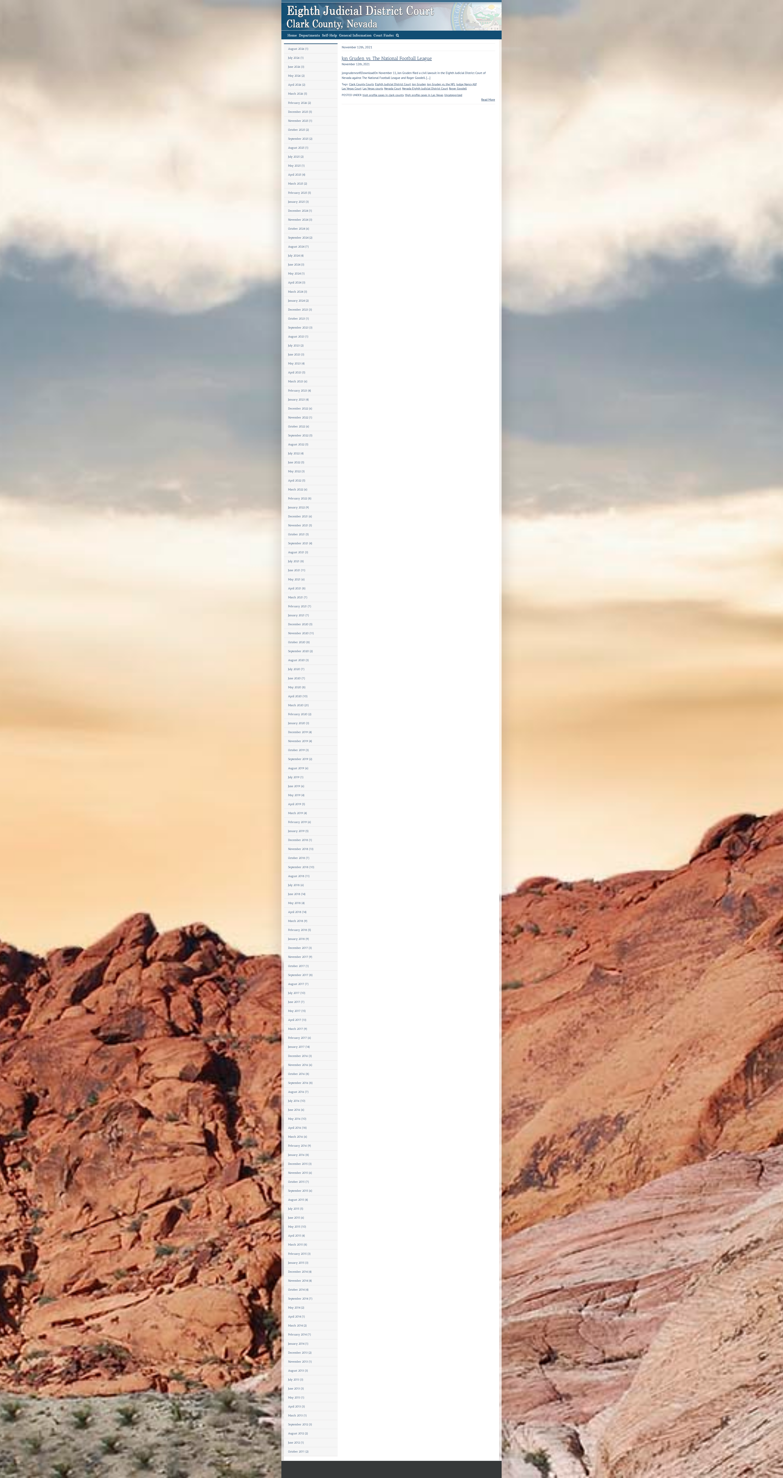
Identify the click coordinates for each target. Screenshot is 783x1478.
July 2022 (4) (296, 453)
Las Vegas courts (373, 88)
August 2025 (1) (298, 147)
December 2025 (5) (300, 112)
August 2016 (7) (298, 1092)
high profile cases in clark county (383, 95)
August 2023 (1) (298, 336)
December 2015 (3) (300, 1164)
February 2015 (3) (299, 1254)
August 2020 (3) (298, 660)
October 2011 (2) (298, 1451)
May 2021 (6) (296, 579)
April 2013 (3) (296, 1406)
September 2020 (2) (300, 651)
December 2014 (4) (300, 1271)
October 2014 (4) (298, 1289)
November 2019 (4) (300, 741)
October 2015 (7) (298, 1182)
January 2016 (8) (298, 1155)
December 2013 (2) (300, 1352)
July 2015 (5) (295, 1208)
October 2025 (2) (298, 130)
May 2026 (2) (296, 75)
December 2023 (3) (300, 309)
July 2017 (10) (296, 993)
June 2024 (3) (296, 264)
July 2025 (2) (296, 156)
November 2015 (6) (300, 1173)
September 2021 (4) (300, 543)
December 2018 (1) (300, 840)
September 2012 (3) (300, 1424)
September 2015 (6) (300, 1191)
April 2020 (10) (298, 696)
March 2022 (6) (297, 489)
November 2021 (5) (300, 525)
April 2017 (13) (297, 1020)
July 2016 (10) (296, 1101)
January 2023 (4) (298, 399)
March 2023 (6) (297, 381)
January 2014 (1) (298, 1343)
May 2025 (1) (296, 165)
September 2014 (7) (300, 1298)
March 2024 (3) (297, 291)
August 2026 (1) (298, 49)
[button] (397, 35)
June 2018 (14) (297, 894)
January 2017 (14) (299, 1047)
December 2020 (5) (300, 624)
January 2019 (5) (298, 831)
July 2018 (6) (296, 885)
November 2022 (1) (300, 417)
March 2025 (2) (297, 183)
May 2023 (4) (296, 363)
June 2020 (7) (296, 678)
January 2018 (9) (298, 939)
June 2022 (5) (296, 462)
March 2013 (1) (297, 1415)
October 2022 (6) (298, 426)
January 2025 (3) (298, 202)
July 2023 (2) (296, 345)
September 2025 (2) (300, 138)
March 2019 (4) (297, 813)
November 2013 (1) (300, 1361)
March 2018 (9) (297, 921)
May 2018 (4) (296, 903)
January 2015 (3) (298, 1262)
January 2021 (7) (298, 615)
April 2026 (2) (296, 84)
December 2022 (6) (300, 408)
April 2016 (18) (297, 1128)
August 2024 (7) (298, 246)
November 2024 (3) (300, 219)
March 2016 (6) (297, 1136)
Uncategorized (453, 95)
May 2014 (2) (296, 1307)
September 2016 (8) (300, 1083)
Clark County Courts (361, 84)
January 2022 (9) (298, 507)
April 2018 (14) (297, 912)
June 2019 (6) (296, 786)
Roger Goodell (458, 88)
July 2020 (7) (296, 669)
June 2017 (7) (296, 1002)
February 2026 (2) (299, 103)
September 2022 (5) (300, 435)
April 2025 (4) (296, 174)
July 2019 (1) (296, 777)
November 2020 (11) (301, 633)
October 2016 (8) (298, 1074)
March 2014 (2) (297, 1325)
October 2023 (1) (298, 318)
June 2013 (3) (296, 1388)
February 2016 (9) (299, 1145)
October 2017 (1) (298, 966)
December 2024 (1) (300, 210)
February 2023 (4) (299, 390)
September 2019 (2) (300, 759)
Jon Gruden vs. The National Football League (387, 58)
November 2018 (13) (301, 849)
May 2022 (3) (296, 471)
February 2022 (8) (300, 498)
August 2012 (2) (298, 1433)
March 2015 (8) (297, 1244)
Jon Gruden (419, 84)
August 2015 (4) (298, 1199)
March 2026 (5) (297, 93)
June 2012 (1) (296, 1442)
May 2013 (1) (296, 1397)
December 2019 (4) (300, 732)
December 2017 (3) (300, 948)
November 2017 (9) (300, 957)
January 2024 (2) (298, 300)
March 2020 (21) (298, 705)
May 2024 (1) (296, 273)
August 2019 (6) (298, 768)
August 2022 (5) (298, 444)
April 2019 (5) (296, 804)
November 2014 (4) (300, 1280)
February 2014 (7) (299, 1334)
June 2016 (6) (296, 1110)
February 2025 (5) (299, 193)
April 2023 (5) (296, 372)
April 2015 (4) (296, 1235)
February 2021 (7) (299, 606)
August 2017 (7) (298, 984)
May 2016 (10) (297, 1119)
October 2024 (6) (298, 228)
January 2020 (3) (298, 723)
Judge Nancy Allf (466, 84)
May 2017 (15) (297, 1011)
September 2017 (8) (300, 975)
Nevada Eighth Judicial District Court (425, 88)
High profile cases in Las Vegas (424, 95)
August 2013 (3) (298, 1370)
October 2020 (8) (299, 642)
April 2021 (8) (297, 588)
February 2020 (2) (300, 714)
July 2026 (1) (296, 58)
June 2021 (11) (296, 570)
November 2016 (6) (300, 1065)
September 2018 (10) (301, 867)
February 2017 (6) (299, 1038)
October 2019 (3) (298, 750)
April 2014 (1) (296, 1316)
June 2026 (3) (296, 67)
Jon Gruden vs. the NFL (441, 84)
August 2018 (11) (299, 876)
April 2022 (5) (296, 480)
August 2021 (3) (298, 552)
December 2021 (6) (300, 516)
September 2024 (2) (300, 237)
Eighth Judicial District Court (393, 84)
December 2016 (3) (300, 1056)
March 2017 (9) (297, 1029)
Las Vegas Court (352, 88)
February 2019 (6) (299, 822)
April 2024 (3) (296, 282)
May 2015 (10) (297, 1226)
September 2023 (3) (300, 327)
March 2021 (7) (297, 597)
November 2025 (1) (300, 121)
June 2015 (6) (296, 1217)
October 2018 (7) (299, 858)
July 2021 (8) (296, 561)
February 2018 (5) (299, 930)
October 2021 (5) (298, 534)
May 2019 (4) (296, 795)
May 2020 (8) (297, 687)
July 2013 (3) (295, 1379)
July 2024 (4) (296, 255)
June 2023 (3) (296, 354)
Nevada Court (392, 88)
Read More (488, 100)
